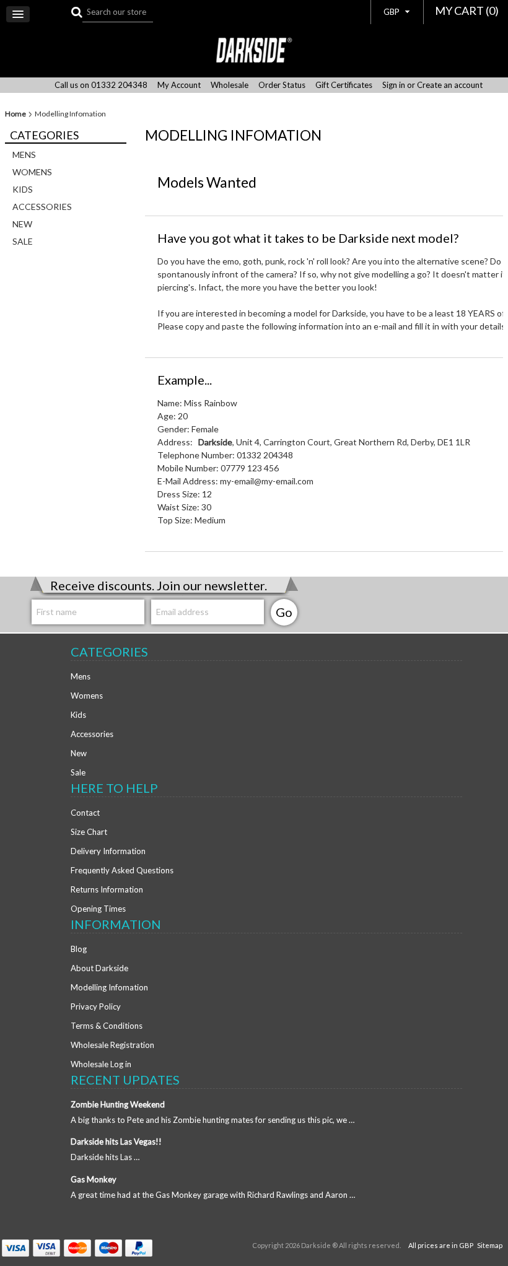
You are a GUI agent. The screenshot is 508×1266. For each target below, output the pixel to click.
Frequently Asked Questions (122, 870)
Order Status (281, 85)
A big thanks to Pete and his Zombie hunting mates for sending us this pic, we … (212, 1120)
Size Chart (89, 832)
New (22, 224)
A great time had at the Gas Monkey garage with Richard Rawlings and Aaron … (213, 1195)
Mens (24, 154)
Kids (22, 189)
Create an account (450, 85)
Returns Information (107, 889)
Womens (32, 172)
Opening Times (98, 909)
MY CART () (467, 10)
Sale (22, 241)
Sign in (393, 85)
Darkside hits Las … (105, 1157)
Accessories (42, 206)
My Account (179, 85)
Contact (85, 813)
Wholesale (229, 85)
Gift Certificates (343, 85)
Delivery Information (108, 851)
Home (15, 114)
